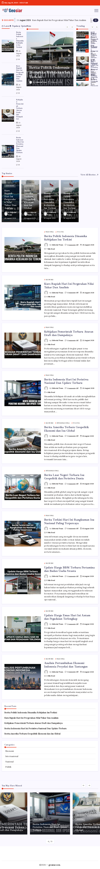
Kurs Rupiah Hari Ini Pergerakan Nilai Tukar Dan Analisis (46, 20)
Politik (8, 767)
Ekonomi (9, 751)
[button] (95, 20)
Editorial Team (41, 82)
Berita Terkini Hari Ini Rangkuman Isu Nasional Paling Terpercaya (69, 521)
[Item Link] (8, 46)
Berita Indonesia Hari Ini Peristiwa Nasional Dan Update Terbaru (20, 145)
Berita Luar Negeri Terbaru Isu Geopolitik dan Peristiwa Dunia (64, 476)
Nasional (9, 761)
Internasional (11, 756)
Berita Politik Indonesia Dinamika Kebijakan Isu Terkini (20, 39)
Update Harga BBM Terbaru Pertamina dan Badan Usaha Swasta (69, 569)
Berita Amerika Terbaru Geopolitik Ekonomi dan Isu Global (94, 68)
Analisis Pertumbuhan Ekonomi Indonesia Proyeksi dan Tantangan (66, 664)
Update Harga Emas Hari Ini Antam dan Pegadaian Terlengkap (67, 617)
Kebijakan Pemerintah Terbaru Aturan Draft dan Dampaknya (20, 109)
